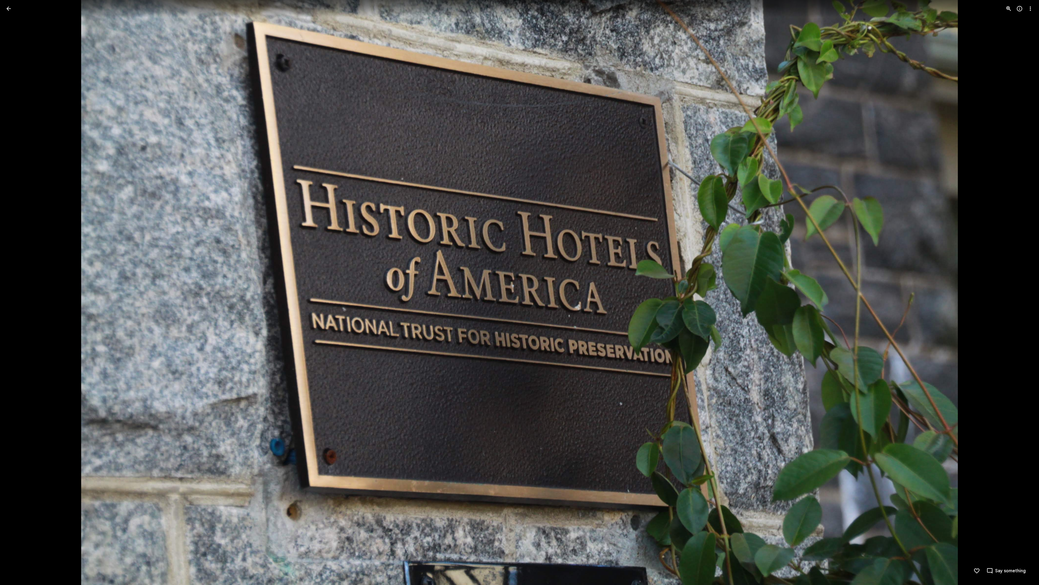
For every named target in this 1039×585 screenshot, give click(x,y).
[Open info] (1019, 8)
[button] (15, 292)
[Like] (977, 571)
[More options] (1030, 8)
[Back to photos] (8, 8)
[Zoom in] (1008, 8)
